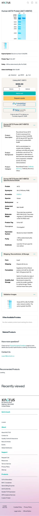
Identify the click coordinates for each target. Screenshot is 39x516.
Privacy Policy (6, 467)
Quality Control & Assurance (10, 438)
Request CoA (5, 457)
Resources (5, 460)
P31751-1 (19, 194)
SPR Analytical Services (8, 495)
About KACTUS (6, 432)
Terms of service (6, 464)
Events (3, 445)
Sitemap (4, 470)
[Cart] (32, 2)
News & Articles (6, 442)
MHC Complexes (7, 483)
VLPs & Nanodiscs (7, 479)
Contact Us (5, 435)
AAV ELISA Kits (6, 489)
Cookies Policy (18, 507)
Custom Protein (6, 498)
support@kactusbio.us (8, 356)
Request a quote (19, 98)
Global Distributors (7, 448)
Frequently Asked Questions (18, 345)
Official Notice (27, 511)
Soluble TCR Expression (8, 492)
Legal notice (17, 511)
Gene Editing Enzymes (8, 486)
